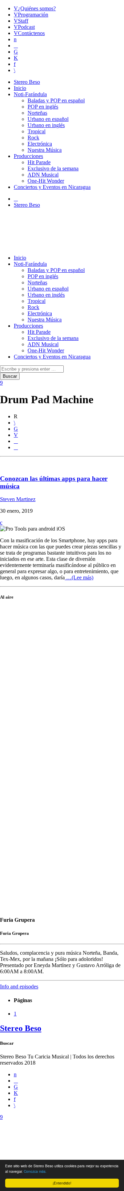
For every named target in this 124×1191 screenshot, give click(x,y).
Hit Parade (39, 162)
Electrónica (40, 144)
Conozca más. (35, 1171)
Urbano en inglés (46, 125)
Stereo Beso (27, 82)
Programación (33, 15)
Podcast (26, 27)
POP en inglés (43, 107)
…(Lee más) (79, 577)
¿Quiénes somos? (37, 8)
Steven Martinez (17, 499)
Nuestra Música (45, 150)
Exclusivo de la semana (53, 168)
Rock (33, 137)
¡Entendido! (62, 1183)
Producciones (28, 156)
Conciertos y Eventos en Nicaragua (52, 187)
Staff (23, 21)
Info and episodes (19, 986)
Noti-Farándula (30, 94)
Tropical (36, 131)
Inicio (20, 88)
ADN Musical (43, 175)
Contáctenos (31, 33)
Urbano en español (48, 119)
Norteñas (37, 113)
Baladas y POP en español (56, 100)
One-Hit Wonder (46, 181)
